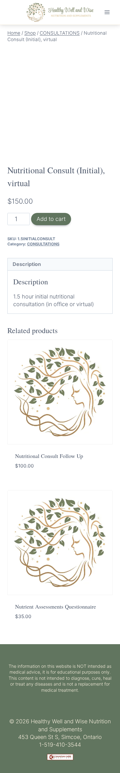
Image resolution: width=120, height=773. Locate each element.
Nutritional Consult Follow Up (49, 456)
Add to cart (51, 219)
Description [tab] (27, 264)
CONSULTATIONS (43, 244)
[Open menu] (107, 12)
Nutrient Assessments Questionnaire (55, 606)
